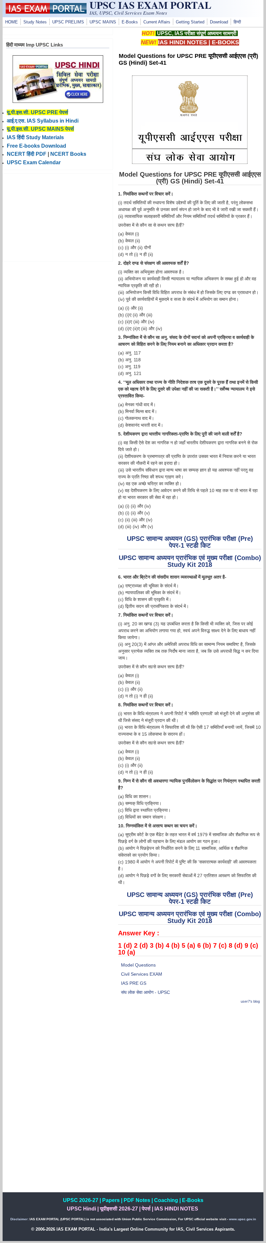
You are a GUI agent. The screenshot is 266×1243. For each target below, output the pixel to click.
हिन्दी (237, 22)
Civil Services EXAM (141, 974)
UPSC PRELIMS (68, 22)
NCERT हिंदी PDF (26, 154)
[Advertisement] (189, 1055)
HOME (11, 22)
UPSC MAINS (103, 22)
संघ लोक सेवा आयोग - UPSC (145, 992)
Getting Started (190, 22)
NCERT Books (68, 154)
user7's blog (250, 1001)
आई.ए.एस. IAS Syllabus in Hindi (43, 121)
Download (219, 22)
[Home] (46, 12)
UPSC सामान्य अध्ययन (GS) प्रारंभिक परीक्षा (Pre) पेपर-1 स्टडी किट (190, 542)
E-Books (130, 22)
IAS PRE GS (133, 983)
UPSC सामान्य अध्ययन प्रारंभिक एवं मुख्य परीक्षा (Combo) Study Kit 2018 (190, 561)
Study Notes (35, 22)
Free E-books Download (36, 146)
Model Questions (138, 965)
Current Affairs (156, 22)
